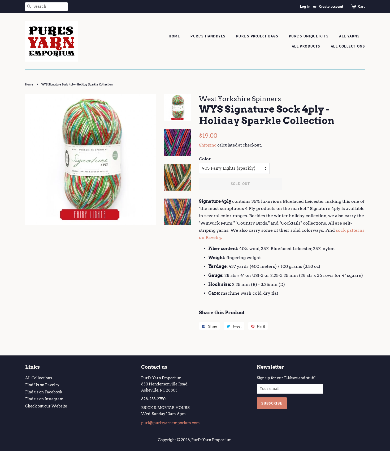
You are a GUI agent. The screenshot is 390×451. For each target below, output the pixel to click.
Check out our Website (46, 406)
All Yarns (349, 36)
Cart (361, 6)
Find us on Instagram (44, 399)
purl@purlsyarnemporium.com (170, 423)
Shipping (207, 145)
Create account (331, 6)
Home (174, 36)
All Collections (348, 46)
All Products (306, 46)
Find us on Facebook (43, 392)
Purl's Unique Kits (308, 36)
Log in (305, 6)
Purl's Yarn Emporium (211, 440)
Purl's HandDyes (207, 36)
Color (205, 158)
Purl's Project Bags (257, 36)
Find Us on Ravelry (42, 385)
